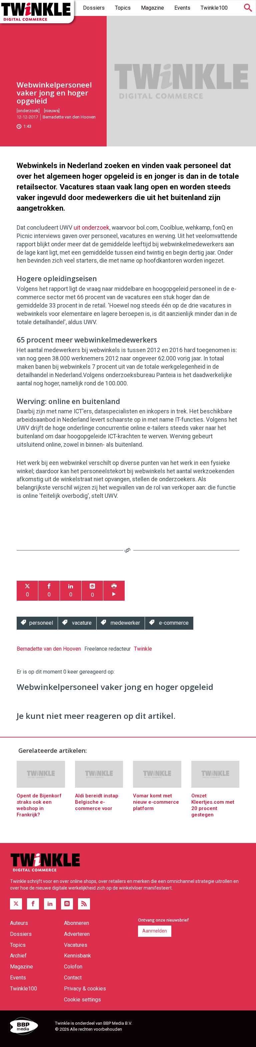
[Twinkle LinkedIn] (50, 904)
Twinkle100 (214, 8)
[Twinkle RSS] (84, 904)
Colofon (73, 966)
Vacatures (75, 945)
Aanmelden (154, 931)
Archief (18, 955)
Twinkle (143, 649)
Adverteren (77, 934)
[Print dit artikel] (114, 591)
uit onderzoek (91, 227)
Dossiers (94, 8)
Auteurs (19, 923)
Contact (73, 977)
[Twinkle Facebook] (33, 904)
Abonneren (76, 923)
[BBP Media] (30, 1027)
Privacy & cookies (85, 988)
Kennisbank (77, 955)
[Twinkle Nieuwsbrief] (67, 904)
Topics (123, 8)
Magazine (152, 8)
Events (182, 8)
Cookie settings (82, 999)
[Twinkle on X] (16, 904)
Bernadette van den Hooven (69, 116)
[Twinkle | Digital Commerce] (37, 11)
